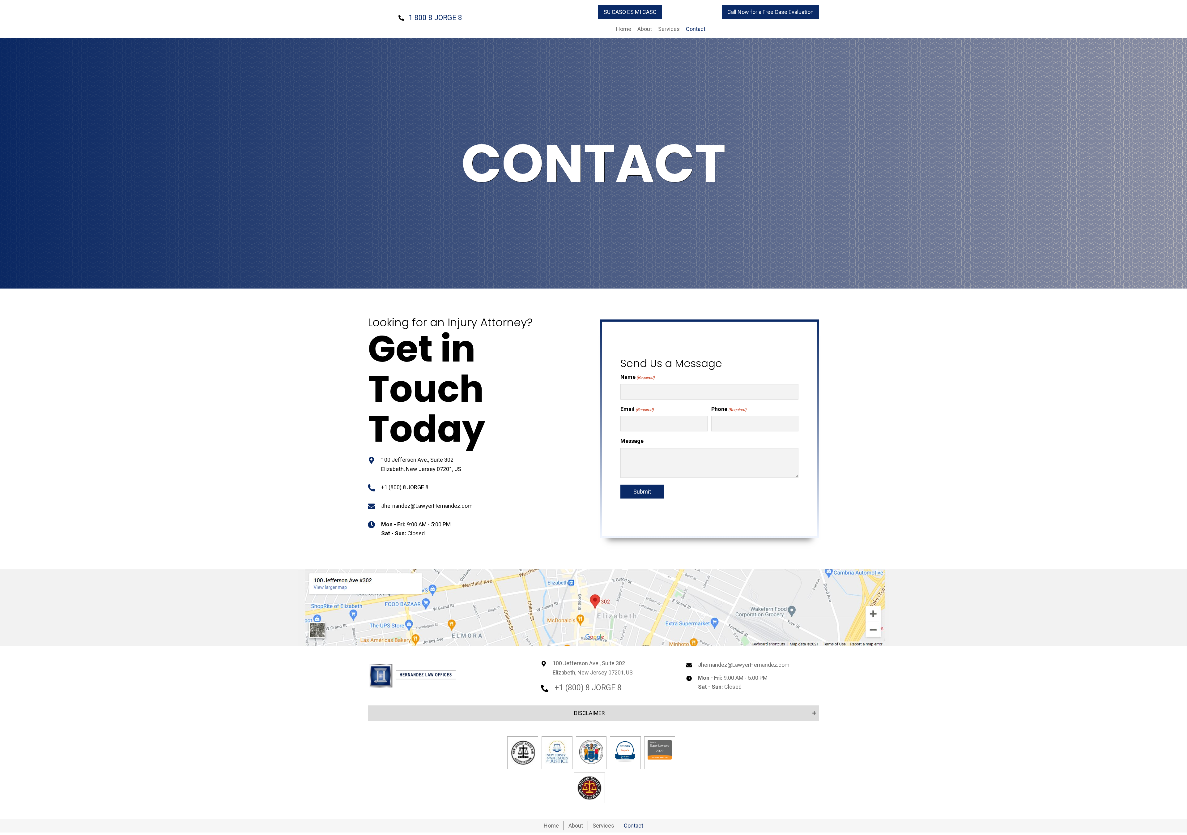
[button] (630, 12)
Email (637, 409)
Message (632, 441)
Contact (633, 825)
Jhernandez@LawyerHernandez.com (427, 506)
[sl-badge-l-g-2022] (660, 750)
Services (603, 825)
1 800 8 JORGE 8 (435, 18)
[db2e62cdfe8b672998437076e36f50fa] (557, 752)
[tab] (593, 713)
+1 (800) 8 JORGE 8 (404, 487)
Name (637, 377)
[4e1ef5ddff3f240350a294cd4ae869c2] (523, 753)
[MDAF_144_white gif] (589, 788)
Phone (729, 409)
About (575, 825)
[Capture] (625, 751)
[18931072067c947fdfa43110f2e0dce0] (591, 752)
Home (551, 825)
